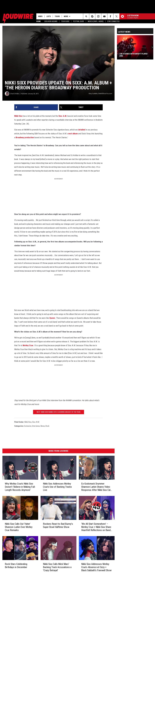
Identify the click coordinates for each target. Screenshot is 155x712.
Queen (52, 318)
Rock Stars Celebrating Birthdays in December (16, 565)
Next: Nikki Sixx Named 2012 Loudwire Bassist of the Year (58, 412)
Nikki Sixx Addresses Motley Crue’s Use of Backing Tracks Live (57, 486)
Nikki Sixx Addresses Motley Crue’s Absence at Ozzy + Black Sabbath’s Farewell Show (96, 567)
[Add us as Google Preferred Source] (92, 16)
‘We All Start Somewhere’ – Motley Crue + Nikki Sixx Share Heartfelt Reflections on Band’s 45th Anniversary (96, 527)
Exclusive (27, 426)
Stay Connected (113, 21)
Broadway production (25, 137)
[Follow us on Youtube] (104, 16)
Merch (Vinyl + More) (96, 21)
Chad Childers (14, 94)
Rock (47, 426)
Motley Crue (28, 345)
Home (38, 21)
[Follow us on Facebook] (110, 16)
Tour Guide (65, 21)
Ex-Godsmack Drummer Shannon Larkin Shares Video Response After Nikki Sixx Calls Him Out (96, 487)
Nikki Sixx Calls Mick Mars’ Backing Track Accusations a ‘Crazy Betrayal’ (57, 567)
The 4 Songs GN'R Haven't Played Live (133, 55)
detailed (81, 129)
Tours (57, 16)
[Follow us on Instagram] (98, 16)
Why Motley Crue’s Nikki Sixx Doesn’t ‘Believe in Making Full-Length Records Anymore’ (20, 486)
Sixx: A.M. (62, 116)
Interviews (36, 426)
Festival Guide (78, 21)
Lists (48, 16)
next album (73, 133)
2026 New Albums (50, 21)
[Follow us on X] (116, 16)
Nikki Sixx (18, 116)
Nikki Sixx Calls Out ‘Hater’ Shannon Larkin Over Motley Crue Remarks (18, 527)
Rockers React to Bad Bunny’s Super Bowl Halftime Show (58, 525)
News (40, 16)
